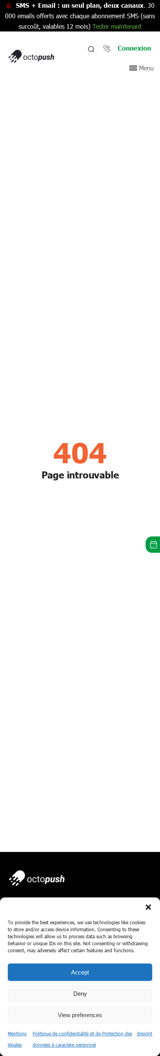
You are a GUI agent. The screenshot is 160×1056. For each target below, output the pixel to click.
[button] (148, 907)
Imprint (144, 1033)
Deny (80, 993)
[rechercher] (90, 49)
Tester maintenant (116, 26)
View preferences (80, 1015)
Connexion (134, 48)
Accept (80, 972)
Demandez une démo (153, 544)
